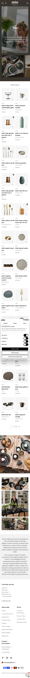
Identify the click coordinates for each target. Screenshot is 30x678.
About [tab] (24, 323)
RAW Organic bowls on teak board (6, 278)
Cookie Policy (21, 619)
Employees (5, 617)
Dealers (4, 623)
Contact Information (20, 612)
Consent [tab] (5, 323)
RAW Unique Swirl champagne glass (8, 107)
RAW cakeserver (20, 306)
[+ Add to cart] (12, 98)
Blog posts (5, 636)
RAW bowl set (6, 415)
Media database (7, 630)
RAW (3, 103)
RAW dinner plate (21, 276)
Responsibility (6, 633)
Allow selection (15, 352)
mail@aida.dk (6, 601)
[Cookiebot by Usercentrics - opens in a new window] (22, 320)
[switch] (26, 338)
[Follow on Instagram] (7, 658)
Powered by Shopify (19, 673)
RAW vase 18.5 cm (21, 191)
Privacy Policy (21, 616)
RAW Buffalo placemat (6, 388)
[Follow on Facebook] (3, 658)
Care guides (6, 652)
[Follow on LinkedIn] (11, 658)
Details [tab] (15, 323)
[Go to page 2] (19, 426)
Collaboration (6, 620)
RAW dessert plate (21, 248)
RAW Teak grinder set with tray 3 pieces (8, 135)
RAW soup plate (20, 163)
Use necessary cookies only (15, 356)
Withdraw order (22, 622)
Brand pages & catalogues (6, 648)
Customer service (7, 614)
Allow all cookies (15, 349)
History (4, 611)
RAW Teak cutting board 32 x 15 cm (21, 221)
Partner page (6, 626)
